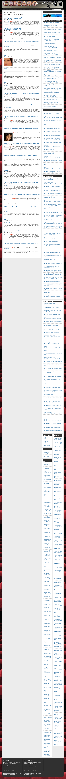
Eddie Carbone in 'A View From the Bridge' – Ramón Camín (53, 56)
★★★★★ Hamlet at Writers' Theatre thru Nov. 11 (57, 698)
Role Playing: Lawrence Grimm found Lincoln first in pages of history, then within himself (22, 104)
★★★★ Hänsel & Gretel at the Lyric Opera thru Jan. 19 (58, 552)
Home (5, 9)
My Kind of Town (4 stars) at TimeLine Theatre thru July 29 (47, 625)
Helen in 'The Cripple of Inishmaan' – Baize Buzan (51, 61)
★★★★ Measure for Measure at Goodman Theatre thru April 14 (57, 592)
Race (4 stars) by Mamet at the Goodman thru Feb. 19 (47, 636)
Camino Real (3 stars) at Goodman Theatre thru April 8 (47, 534)
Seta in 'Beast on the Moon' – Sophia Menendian (51, 98)
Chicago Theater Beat (47, 439)
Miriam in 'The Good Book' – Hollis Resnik (50, 81)
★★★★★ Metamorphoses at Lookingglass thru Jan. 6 (58, 710)
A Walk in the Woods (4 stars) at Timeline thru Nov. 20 (47, 489)
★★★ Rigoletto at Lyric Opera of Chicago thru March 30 (58, 498)
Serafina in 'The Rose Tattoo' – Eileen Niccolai (51, 96)
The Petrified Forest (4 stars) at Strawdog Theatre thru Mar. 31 (47, 720)
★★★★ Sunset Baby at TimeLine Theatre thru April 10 (52, 135)
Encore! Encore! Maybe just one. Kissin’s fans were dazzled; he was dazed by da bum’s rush (11, 763)
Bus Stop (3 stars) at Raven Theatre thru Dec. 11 (47, 529)
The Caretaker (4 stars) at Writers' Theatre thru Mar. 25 (47, 689)
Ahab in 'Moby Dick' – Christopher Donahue (50, 25)
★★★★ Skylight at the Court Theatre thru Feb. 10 (58, 620)
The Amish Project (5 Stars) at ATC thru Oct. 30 (47, 674)
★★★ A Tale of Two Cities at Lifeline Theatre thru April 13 (52, 314)
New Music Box (46, 453)
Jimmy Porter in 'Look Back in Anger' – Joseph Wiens (52, 64)
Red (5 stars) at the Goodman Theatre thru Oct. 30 (47, 640)
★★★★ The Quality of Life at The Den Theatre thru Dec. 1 (58, 663)
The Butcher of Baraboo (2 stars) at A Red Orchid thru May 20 (47, 685)
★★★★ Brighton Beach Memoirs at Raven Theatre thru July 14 (58, 524)
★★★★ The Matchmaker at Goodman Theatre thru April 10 (53, 142)
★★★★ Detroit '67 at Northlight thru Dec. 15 (50, 351)
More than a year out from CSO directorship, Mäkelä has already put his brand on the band (11, 766)
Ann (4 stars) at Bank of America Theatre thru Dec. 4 (47, 517)
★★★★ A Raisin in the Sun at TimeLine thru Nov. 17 (52, 343)
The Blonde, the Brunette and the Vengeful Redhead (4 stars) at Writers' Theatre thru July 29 (47, 679)
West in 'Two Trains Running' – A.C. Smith (50, 105)
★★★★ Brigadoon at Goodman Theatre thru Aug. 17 (52, 347)
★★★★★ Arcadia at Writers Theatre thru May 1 (51, 150)
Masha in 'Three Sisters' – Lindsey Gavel (50, 78)
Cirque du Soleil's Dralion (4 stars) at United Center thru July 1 (47, 543)
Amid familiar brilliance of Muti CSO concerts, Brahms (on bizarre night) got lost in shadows (11, 771)
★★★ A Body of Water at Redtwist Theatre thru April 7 (58, 464)
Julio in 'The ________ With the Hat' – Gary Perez (51, 70)
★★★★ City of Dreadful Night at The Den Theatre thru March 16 (58, 528)
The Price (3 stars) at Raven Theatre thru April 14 (47, 728)
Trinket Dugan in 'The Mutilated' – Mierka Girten (51, 102)
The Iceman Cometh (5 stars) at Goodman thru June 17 (47, 709)
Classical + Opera (19, 9)
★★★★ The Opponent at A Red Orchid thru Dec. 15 (58, 658)
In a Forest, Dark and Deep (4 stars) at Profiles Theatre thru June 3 (47, 591)
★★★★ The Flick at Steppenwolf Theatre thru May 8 (52, 138)
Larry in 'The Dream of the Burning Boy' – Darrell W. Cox (52, 71)
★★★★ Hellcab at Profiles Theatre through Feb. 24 (58, 561)
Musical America (46, 452)
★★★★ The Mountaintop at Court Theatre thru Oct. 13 (52, 395)
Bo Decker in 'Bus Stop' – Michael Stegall (50, 43)
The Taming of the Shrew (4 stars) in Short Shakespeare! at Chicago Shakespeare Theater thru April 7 (47, 738)
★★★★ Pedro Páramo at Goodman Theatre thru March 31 (58, 611)
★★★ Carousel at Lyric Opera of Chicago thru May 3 (52, 186)
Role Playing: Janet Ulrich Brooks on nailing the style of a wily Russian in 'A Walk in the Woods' (32, 763)
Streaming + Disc (28, 9)
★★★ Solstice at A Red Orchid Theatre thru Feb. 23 (52, 336)
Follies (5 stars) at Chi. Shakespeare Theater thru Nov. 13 (47, 569)
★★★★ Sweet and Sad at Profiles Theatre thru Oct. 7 (58, 629)
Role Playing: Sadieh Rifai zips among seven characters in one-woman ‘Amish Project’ (33, 768)
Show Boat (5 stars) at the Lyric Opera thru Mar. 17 (47, 657)
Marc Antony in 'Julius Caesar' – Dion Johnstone (51, 75)
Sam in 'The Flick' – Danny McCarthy (49, 95)
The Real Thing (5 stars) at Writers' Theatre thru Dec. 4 (47, 732)
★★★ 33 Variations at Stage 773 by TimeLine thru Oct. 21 (58, 460)
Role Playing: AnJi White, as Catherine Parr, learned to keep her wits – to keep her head (21, 143)
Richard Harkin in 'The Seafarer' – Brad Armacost (51, 92)
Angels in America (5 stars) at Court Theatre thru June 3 (47, 513)
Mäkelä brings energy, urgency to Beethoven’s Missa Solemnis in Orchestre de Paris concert (11, 768)
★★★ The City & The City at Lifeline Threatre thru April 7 (58, 502)
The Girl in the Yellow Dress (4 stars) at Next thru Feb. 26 (47, 701)
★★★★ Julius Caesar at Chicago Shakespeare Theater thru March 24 (58, 582)
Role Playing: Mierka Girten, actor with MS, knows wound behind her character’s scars (21, 182)
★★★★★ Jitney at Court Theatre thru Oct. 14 (58, 702)
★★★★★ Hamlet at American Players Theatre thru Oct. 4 (57, 694)
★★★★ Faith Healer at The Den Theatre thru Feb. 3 (58, 546)
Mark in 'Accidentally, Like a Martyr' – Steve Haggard (52, 77)
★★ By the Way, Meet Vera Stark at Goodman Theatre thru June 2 (58, 449)
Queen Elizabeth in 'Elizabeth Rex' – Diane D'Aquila (51, 89)
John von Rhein (46, 441)
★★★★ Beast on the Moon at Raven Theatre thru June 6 (53, 226)
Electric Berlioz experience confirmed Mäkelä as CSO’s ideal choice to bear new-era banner (12, 774)
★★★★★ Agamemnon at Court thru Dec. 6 (50, 149)
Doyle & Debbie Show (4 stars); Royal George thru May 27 (47, 555)
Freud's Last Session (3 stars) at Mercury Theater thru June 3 (47, 573)
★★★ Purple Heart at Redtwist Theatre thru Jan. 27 (57, 487)
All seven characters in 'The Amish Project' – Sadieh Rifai (52, 29)
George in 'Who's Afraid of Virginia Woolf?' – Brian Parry (52, 57)
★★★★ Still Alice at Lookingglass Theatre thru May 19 (57, 624)
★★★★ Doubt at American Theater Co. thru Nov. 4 (57, 537)
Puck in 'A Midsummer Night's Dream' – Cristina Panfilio (52, 88)
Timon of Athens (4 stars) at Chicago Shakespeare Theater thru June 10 (47, 750)
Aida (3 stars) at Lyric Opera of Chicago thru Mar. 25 (47, 493)
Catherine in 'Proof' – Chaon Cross (49, 46)
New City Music (46, 442)
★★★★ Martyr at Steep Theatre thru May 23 (51, 241)
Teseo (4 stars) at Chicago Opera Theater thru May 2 (47, 670)
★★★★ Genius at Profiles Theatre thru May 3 (51, 231)
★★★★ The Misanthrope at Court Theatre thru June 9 (57, 654)
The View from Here (47, 445)
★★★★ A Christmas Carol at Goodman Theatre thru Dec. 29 (57, 516)
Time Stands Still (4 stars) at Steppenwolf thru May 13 (47, 746)
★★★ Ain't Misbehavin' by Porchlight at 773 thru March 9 (52, 318)
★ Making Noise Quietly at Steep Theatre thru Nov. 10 (58, 439)
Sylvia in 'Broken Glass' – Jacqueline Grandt (50, 99)
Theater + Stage (11, 9)
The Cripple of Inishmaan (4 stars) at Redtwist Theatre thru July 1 (47, 693)
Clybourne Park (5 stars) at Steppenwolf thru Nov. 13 (47, 547)
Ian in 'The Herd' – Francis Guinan (49, 63)
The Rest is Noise (46, 456)
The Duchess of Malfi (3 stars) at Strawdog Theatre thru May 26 (47, 697)
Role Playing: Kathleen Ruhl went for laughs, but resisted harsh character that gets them (21, 68)
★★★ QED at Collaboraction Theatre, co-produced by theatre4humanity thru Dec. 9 (58, 493)
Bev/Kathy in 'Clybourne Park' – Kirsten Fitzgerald (51, 39)
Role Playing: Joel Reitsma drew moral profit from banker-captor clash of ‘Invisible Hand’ (21, 93)
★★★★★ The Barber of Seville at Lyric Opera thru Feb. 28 (53, 423)
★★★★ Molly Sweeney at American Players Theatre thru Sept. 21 (58, 596)
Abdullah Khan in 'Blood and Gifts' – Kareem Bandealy (52, 22)
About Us (44, 9)
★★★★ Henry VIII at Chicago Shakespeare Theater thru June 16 (57, 565)
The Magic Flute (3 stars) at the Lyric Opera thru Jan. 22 (47, 713)
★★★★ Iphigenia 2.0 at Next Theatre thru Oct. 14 (58, 573)
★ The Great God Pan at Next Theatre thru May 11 (52, 307)
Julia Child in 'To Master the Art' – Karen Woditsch (51, 67)
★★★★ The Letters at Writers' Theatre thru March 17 (58, 646)
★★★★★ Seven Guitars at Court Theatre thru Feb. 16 (52, 420)
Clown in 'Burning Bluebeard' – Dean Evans (50, 50)
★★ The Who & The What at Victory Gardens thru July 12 (53, 183)
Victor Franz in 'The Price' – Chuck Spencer (50, 103)
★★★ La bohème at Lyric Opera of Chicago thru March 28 (58, 483)
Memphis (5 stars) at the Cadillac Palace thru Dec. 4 (47, 611)
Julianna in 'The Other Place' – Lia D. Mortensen (51, 68)
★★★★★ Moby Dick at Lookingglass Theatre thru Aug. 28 (53, 273)
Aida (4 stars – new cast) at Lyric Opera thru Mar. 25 (47, 497)
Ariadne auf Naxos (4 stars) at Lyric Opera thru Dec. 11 (47, 521)
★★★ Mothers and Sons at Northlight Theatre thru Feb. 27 (53, 117)
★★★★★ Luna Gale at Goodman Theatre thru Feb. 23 (52, 413)
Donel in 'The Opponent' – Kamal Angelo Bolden (51, 54)
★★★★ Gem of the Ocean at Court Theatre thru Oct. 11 (52, 128)
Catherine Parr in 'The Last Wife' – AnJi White (51, 47)
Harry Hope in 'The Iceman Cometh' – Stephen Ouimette (52, 60)
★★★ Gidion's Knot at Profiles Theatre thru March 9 (52, 324)
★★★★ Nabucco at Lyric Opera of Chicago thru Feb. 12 (52, 131)
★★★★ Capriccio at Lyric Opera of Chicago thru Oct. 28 (52, 227)
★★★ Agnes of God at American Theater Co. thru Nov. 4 (58, 472)
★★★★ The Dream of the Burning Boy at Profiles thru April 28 (57, 642)
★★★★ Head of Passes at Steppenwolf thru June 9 (58, 556)
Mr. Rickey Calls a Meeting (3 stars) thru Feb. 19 (47, 621)
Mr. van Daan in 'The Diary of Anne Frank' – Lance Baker (52, 82)
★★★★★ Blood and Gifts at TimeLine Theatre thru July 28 (58, 690)
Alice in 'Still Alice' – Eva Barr (48, 26)
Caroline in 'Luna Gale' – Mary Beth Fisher (50, 44)
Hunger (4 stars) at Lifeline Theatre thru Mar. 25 (47, 587)
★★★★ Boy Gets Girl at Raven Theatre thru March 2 (58, 520)
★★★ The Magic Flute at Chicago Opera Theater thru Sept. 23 (58, 511)
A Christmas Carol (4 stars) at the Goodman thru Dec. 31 (57, 743)
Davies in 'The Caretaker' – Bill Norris (49, 53)
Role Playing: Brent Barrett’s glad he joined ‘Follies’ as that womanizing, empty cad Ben (32, 774)
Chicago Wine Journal (37, 9)
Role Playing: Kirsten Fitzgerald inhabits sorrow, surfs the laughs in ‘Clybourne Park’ (32, 771)
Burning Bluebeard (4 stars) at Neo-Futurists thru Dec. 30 (47, 525)
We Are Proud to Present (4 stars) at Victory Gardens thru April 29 (47, 754)
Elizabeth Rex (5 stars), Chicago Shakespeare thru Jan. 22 (47, 559)
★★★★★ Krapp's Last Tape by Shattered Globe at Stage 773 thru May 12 (58, 706)
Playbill (45, 455)
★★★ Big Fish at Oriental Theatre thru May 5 (57, 476)
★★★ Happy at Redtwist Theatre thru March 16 (51, 325)
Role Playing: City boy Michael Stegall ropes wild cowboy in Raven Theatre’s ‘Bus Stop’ (31, 766)
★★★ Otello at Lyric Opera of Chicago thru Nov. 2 (51, 332)
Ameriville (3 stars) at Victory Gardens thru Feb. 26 (47, 506)
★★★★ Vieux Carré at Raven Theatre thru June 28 (52, 401)
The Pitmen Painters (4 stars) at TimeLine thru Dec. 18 (47, 724)
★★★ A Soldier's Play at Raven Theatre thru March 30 (58, 468)
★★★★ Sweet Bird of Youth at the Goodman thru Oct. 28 (57, 633)
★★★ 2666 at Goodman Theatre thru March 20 (51, 113)
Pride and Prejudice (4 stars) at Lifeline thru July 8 (47, 632)
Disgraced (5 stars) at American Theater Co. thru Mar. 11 (47, 551)
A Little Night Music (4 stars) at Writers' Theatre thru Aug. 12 (47, 479)
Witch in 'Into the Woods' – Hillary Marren (50, 106)
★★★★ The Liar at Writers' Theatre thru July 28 (58, 650)
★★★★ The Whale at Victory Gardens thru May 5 (57, 667)
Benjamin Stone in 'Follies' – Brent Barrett (50, 36)
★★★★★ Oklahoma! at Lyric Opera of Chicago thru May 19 (58, 714)
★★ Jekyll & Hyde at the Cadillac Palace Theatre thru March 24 (58, 453)
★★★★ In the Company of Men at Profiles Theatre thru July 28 (58, 569)
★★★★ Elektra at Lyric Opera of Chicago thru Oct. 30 (58, 541)
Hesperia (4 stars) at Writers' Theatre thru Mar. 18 (47, 583)
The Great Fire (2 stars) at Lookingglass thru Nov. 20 (47, 705)
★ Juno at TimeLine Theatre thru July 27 (50, 303)
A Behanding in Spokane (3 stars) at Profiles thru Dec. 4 (47, 464)
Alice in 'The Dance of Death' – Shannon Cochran (51, 28)
